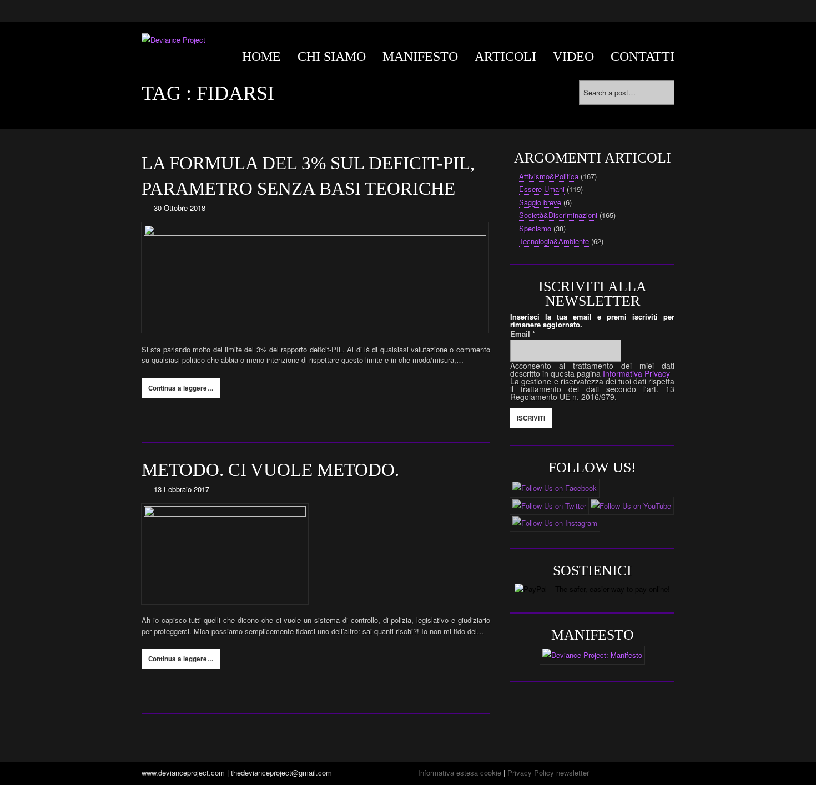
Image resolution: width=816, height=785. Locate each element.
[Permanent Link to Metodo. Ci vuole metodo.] (316, 554)
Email (522, 333)
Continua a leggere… (181, 388)
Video (573, 56)
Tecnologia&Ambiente (554, 241)
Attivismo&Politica (548, 176)
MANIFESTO (420, 56)
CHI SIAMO (332, 56)
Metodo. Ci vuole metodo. (270, 470)
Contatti (642, 56)
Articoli (505, 56)
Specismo (535, 228)
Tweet (212, 417)
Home (261, 56)
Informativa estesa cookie (459, 772)
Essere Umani (542, 189)
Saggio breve (540, 202)
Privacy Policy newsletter (548, 772)
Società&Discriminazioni (558, 215)
